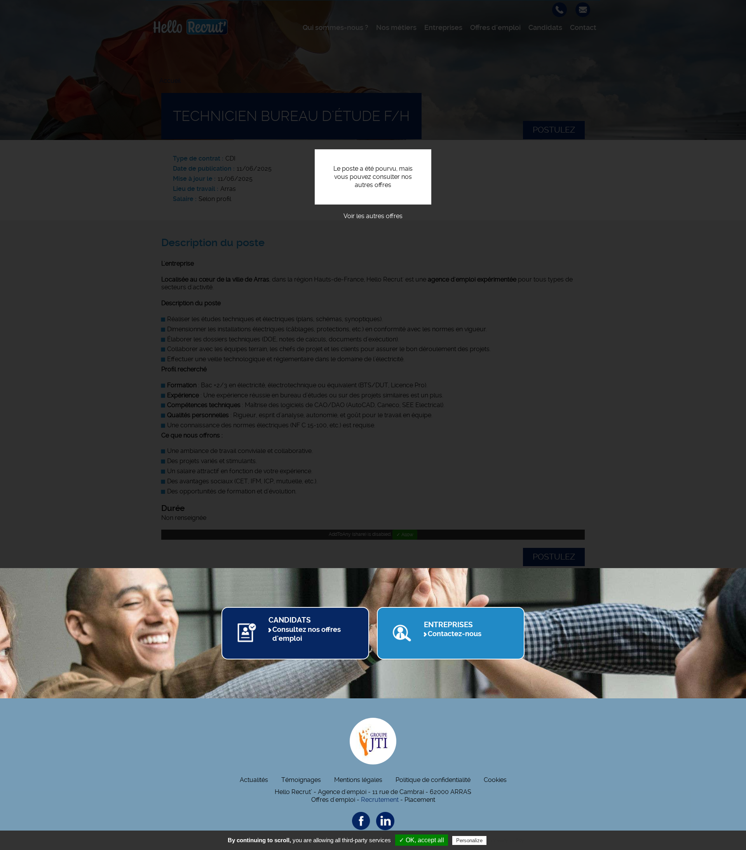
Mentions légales (358, 780)
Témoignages (301, 780)
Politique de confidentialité (433, 780)
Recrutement (380, 799)
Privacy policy (507, 840)
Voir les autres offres (373, 216)
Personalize (469, 840)
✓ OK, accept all (421, 840)
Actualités (254, 780)
